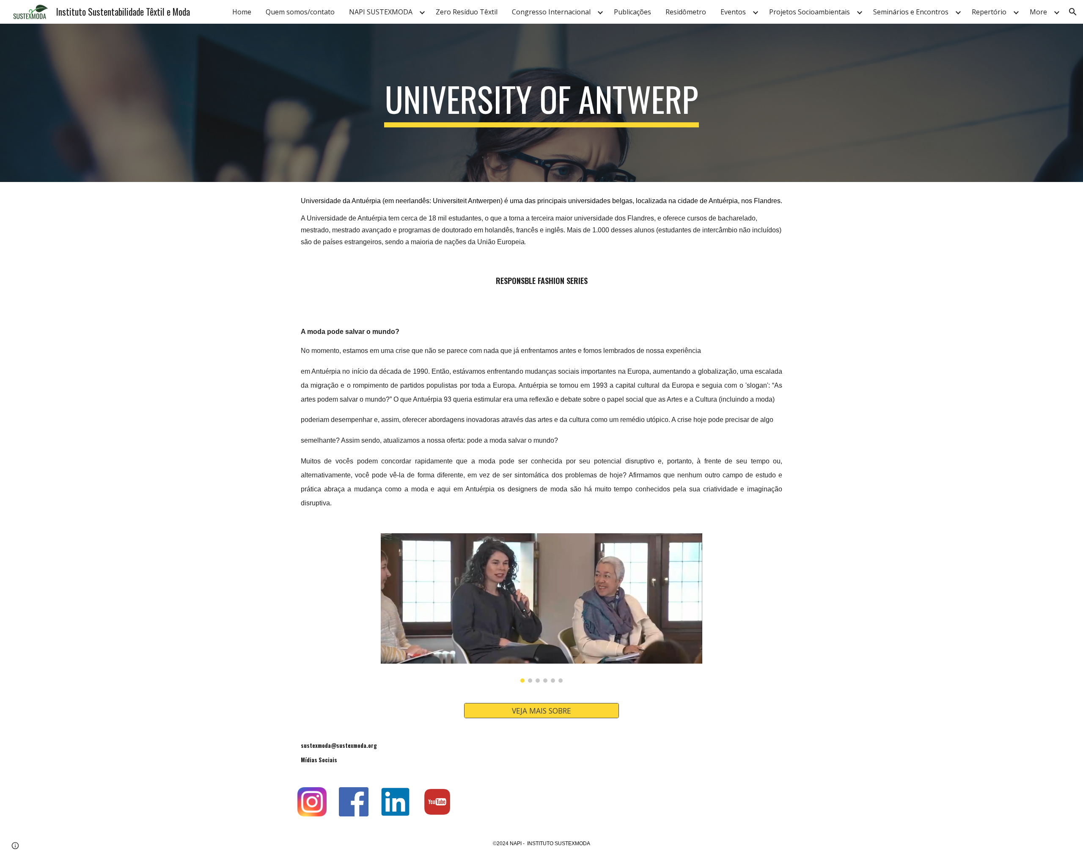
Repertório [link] (989, 12)
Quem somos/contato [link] (300, 12)
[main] (541, 103)
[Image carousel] (541, 608)
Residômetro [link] (685, 12)
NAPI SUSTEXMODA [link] (380, 12)
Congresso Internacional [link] (551, 12)
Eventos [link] (733, 12)
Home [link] (241, 12)
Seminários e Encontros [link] (910, 12)
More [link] (1038, 12)
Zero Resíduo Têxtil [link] (467, 12)
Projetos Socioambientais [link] (809, 12)
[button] (1073, 12)
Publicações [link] (632, 12)
